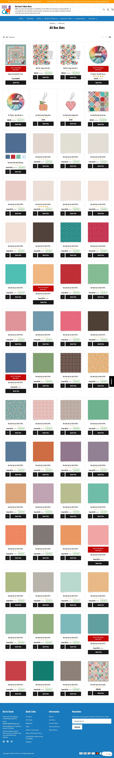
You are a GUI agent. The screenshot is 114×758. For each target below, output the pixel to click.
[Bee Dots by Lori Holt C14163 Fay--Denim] (15, 452)
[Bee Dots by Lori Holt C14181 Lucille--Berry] (15, 191)
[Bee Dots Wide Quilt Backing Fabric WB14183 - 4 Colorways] (15, 143)
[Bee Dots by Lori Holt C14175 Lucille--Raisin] (43, 232)
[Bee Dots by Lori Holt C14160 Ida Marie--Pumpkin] (15, 535)
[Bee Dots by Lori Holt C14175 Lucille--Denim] (15, 363)
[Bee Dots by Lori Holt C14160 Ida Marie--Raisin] (70, 363)
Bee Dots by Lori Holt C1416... (43, 376)
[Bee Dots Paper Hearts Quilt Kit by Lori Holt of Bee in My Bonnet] (98, 671)
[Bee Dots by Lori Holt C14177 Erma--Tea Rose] (15, 321)
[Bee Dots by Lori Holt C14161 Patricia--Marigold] (98, 363)
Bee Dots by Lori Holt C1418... (43, 157)
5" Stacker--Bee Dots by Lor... (98, 74)
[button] (35, 741)
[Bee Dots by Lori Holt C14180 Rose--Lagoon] (70, 232)
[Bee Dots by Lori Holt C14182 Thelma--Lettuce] (70, 191)
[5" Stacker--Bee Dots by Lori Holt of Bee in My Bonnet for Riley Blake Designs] (98, 54)
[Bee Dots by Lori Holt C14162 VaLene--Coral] (43, 410)
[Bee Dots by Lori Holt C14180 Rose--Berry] (98, 232)
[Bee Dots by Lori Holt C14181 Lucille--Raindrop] (98, 143)
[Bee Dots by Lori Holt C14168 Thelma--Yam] (70, 535)
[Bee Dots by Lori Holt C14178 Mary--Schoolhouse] (70, 274)
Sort (10, 37)
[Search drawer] (104, 10)
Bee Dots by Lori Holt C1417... (43, 246)
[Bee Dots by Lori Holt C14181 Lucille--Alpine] (70, 143)
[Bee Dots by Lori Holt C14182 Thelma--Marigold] (15, 232)
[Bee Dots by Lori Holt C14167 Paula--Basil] (43, 363)
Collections (52, 23)
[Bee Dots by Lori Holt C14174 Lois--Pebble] (70, 671)
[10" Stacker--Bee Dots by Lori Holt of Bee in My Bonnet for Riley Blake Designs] (15, 102)
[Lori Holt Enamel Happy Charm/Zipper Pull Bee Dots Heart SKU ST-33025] (70, 102)
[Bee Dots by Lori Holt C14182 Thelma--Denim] (43, 191)
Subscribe (77, 727)
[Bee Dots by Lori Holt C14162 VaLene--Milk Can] (70, 410)
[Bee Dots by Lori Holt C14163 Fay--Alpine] (98, 410)
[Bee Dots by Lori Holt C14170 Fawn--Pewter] (43, 582)
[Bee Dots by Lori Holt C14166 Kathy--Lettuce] (70, 493)
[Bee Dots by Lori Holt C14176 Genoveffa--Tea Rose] (70, 321)
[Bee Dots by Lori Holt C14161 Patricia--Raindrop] (15, 410)
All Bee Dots (61, 23)
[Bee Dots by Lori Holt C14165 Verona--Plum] (98, 452)
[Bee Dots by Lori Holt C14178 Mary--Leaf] (98, 274)
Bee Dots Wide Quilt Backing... (16, 162)
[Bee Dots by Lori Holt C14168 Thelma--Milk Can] (43, 535)
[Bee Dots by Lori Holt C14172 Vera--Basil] (43, 624)
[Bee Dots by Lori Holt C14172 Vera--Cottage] (70, 624)
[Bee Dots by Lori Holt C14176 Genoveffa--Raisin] (98, 321)
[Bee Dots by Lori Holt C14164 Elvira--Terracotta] (43, 452)
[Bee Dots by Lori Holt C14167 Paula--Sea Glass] (98, 493)
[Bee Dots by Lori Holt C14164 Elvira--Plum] (70, 452)
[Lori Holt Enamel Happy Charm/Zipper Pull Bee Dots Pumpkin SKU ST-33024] (43, 102)
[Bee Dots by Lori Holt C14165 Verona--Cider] (15, 493)
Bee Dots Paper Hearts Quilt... (98, 685)
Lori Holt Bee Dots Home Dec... (98, 115)
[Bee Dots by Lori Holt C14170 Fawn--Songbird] (70, 582)
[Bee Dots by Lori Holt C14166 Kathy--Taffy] (43, 493)
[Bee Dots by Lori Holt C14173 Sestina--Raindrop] (98, 624)
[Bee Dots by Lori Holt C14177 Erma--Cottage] (43, 321)
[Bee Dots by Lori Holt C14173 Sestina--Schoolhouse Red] (15, 671)
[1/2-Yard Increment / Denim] (8, 157)
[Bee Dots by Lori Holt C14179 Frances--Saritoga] (15, 274)
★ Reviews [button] (112, 381)
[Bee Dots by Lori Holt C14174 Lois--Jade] (43, 671)
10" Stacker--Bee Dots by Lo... (16, 115)
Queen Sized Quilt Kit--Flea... (15, 74)
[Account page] (108, 10)
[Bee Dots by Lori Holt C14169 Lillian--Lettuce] (15, 582)
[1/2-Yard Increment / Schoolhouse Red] (13, 157)
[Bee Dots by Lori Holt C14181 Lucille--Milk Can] (43, 143)
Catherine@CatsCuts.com (11, 723)
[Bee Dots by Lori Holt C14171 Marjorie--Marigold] (98, 582)
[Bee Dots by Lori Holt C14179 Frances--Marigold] (43, 274)
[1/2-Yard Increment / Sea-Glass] (18, 157)
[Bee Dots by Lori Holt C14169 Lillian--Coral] (98, 535)
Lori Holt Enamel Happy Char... (43, 115)
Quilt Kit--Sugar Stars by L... (43, 68)
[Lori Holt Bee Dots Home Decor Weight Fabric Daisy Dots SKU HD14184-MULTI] (98, 102)
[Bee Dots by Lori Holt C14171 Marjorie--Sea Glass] (15, 624)
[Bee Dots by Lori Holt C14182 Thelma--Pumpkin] (98, 191)
